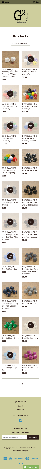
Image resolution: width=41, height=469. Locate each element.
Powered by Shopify (20, 451)
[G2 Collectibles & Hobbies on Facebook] (20, 420)
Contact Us (31, 467)
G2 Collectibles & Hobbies (27, 448)
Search (20, 406)
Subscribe (33, 437)
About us (20, 409)
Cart (37, 2)
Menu (6, 2)
